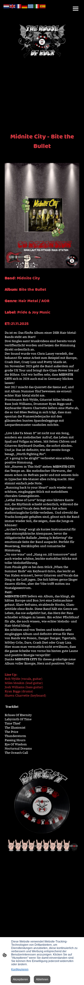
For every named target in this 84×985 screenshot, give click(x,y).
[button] (7, 6)
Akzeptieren (20, 979)
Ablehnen (42, 979)
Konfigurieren (19, 969)
